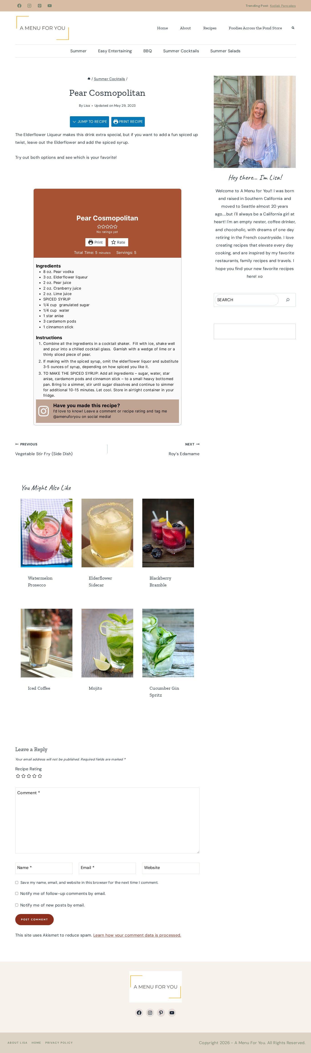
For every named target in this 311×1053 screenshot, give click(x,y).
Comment (28, 792)
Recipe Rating (28, 769)
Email (88, 868)
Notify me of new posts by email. (52, 905)
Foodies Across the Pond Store (255, 27)
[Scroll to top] (300, 1035)
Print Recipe (130, 121)
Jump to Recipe (92, 121)
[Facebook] (19, 6)
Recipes (210, 27)
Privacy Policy (59, 1043)
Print (98, 242)
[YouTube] (50, 6)
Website (152, 868)
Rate (120, 242)
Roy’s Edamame (184, 449)
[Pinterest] (40, 6)
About (185, 27)
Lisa (87, 106)
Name (24, 868)
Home (162, 27)
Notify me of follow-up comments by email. (63, 893)
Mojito (95, 688)
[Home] (89, 79)
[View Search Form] (293, 28)
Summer (78, 51)
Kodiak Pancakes (283, 6)
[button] (99, 226)
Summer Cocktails (181, 51)
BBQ (147, 51)
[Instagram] (29, 6)
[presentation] (46, 533)
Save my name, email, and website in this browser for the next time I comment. (89, 882)
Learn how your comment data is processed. (137, 935)
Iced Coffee (39, 688)
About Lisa (18, 1043)
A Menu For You (250, 1042)
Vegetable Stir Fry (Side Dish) (44, 449)
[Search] (288, 300)
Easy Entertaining (115, 51)
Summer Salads (225, 51)
